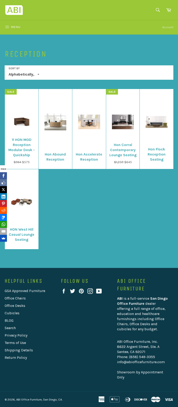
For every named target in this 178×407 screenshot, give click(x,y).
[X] (3, 189)
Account (167, 27)
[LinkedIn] (3, 196)
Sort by (14, 68)
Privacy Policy (16, 335)
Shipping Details (19, 350)
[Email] (3, 231)
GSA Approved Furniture (25, 291)
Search (10, 328)
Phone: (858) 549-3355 (136, 357)
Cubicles (12, 313)
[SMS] (3, 217)
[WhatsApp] (3, 224)
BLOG (9, 320)
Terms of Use (15, 342)
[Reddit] (3, 210)
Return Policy (16, 357)
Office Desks (15, 305)
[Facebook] (3, 175)
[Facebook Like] (3, 182)
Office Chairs (15, 298)
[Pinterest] (3, 203)
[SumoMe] (3, 238)
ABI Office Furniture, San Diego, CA (39, 399)
